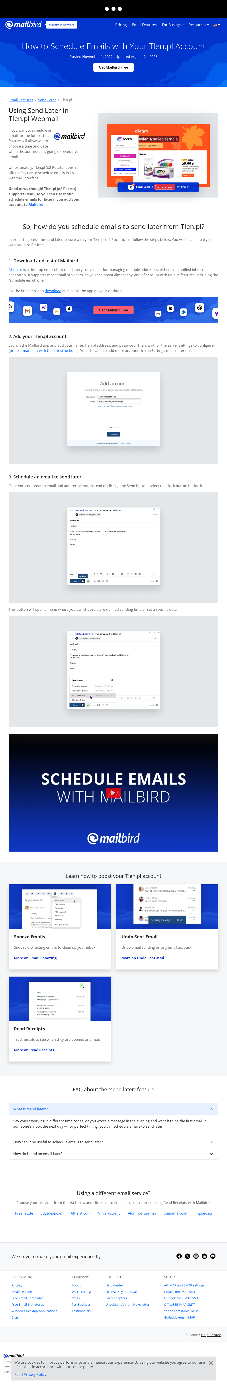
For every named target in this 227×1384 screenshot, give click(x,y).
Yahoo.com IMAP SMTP (181, 1311)
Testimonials (81, 1311)
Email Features (144, 24)
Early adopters (116, 1298)
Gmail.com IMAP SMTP (180, 1292)
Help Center (114, 1285)
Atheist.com (81, 1213)
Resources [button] (197, 24)
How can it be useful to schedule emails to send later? (58, 1142)
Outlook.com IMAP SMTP (182, 1298)
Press (76, 1298)
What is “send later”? (30, 1109)
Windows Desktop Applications (34, 1311)
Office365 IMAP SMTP (180, 1304)
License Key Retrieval (121, 1292)
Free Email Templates (27, 1298)
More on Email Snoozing (35, 958)
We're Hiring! (81, 1292)
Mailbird (36, 204)
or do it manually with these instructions (43, 350)
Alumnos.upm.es (142, 1213)
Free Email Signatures (28, 1304)
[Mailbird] (23, 24)
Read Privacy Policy (30, 1374)
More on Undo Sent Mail (142, 958)
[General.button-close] (210, 1363)
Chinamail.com (176, 1213)
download (53, 290)
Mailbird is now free (61, 25)
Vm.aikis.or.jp (109, 1213)
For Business (172, 24)
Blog (15, 1317)
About (76, 1285)
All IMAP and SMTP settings (184, 1285)
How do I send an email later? (37, 1153)
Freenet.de (24, 1213)
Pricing (121, 24)
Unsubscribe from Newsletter (127, 1304)
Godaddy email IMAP (179, 1317)
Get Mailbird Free (113, 67)
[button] (216, 24)
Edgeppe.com (52, 1213)
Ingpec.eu (204, 1213)
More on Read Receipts (34, 1050)
